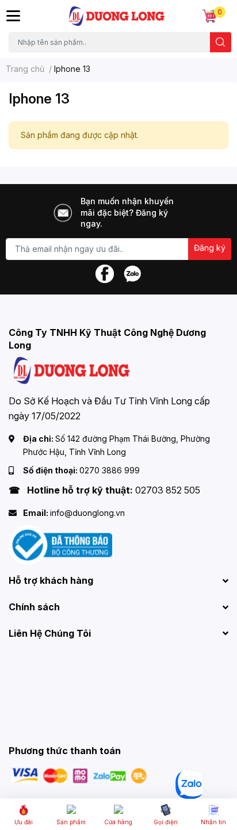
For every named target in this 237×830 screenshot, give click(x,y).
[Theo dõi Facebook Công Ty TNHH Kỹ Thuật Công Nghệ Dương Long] (104, 273)
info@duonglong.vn (87, 513)
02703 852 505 (167, 490)
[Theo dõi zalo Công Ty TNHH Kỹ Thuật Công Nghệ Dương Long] (132, 273)
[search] (220, 42)
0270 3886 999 (109, 470)
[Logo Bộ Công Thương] (60, 544)
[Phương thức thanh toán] (79, 775)
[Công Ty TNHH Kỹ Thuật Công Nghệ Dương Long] (117, 16)
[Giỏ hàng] (209, 16)
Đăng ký (209, 248)
